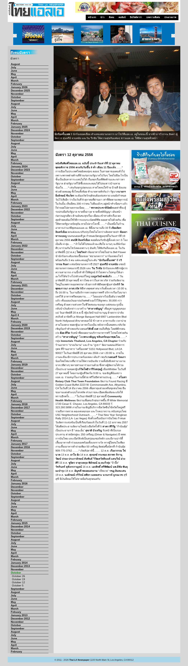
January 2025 (19, 126)
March (15, 80)
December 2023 (20, 169)
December (17, 249)
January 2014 (19, 562)
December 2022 (20, 209)
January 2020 (19, 324)
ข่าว (102, 17)
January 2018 (19, 404)
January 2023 (19, 206)
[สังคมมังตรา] (33, 34)
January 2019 (19, 364)
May (13, 73)
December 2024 (20, 130)
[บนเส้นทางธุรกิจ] (63, 34)
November (17, 93)
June (14, 70)
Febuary (16, 321)
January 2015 (19, 523)
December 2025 (20, 90)
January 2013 (19, 615)
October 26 (18, 576)
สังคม (111, 17)
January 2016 (19, 483)
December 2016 (20, 447)
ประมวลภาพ (170, 17)
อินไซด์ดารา (136, 17)
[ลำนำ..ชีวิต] (121, 34)
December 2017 (20, 407)
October (16, 97)
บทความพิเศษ (153, 17)
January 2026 (19, 87)
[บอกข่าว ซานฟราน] (151, 34)
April (14, 77)
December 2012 (20, 618)
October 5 (18, 585)
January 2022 (19, 245)
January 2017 (19, 443)
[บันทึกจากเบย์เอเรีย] (92, 34)
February (16, 83)
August (15, 64)
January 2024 (19, 166)
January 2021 (19, 285)
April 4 (15, 315)
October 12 (18, 582)
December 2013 (20, 566)
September (17, 100)
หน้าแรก (92, 17)
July (13, 67)
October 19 (18, 579)
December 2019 (20, 328)
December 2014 (20, 526)
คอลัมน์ (122, 17)
